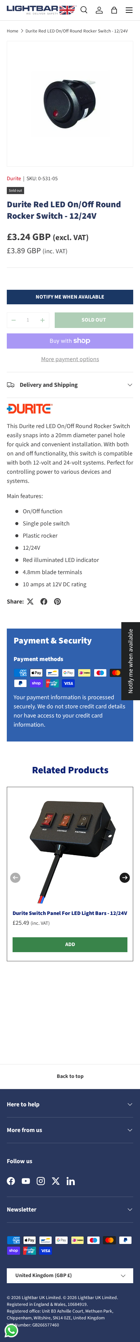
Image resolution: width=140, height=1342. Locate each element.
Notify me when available (70, 297)
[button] (114, 10)
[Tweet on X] (30, 601)
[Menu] (129, 10)
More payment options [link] (70, 359)
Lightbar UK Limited (41, 1297)
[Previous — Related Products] (15, 878)
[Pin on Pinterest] (57, 601)
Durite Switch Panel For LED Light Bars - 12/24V (70, 913)
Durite (14, 178)
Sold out (94, 320)
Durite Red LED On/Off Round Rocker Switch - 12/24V (76, 31)
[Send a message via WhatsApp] (11, 1331)
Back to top (70, 1076)
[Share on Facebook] (44, 601)
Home (12, 31)
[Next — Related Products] (125, 878)
